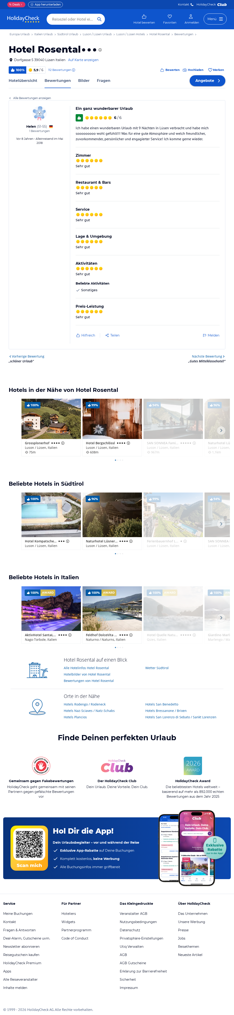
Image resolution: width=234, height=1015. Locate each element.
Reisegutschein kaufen (21, 955)
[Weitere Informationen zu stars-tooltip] (99, 50)
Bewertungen (58, 80)
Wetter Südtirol (157, 668)
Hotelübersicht (23, 80)
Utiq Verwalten (132, 947)
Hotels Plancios (75, 717)
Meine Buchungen (17, 914)
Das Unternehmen (192, 914)
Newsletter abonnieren (21, 947)
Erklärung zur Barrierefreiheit (143, 971)
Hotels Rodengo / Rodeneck (85, 704)
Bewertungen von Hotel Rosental (89, 680)
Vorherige (28, 356)
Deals (14, 4)
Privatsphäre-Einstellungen (141, 938)
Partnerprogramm (76, 930)
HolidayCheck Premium (22, 963)
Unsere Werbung (191, 922)
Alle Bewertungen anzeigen (32, 98)
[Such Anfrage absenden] (99, 19)
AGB (123, 955)
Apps (7, 971)
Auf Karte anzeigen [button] (83, 60)
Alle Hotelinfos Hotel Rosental (86, 668)
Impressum (129, 988)
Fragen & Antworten (19, 930)
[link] (144, 19)
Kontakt (183, 4)
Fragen (103, 80)
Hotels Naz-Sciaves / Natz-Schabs (89, 710)
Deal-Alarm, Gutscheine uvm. (26, 938)
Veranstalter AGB (133, 914)
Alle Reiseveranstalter (20, 979)
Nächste (207, 356)
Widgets (68, 922)
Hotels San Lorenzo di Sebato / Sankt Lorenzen (180, 717)
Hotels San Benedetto (161, 704)
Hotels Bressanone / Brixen (166, 710)
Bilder (84, 80)
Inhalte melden (15, 988)
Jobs (181, 938)
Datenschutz (130, 930)
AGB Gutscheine (133, 963)
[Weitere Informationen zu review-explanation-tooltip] (73, 70)
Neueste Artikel (190, 955)
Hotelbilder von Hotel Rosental (87, 674)
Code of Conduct (74, 938)
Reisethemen (188, 947)
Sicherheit (128, 979)
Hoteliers (68, 914)
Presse (183, 930)
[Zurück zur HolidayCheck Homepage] (23, 19)
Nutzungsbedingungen (138, 922)
